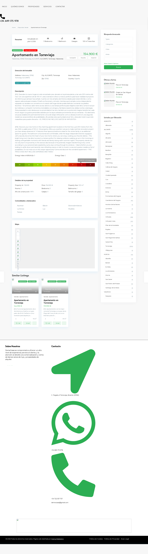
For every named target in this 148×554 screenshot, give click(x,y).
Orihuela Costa (110, 221)
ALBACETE (107, 121)
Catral (107, 171)
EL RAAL (108, 267)
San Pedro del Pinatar (113, 283)
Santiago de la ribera (112, 288)
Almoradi (108, 142)
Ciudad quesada (111, 175)
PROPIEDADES (33, 6)
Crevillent (109, 183)
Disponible (21, 27)
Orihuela (108, 217)
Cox (107, 179)
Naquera (108, 296)
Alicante (108, 138)
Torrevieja (51, 59)
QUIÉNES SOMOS (17, 6)
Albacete (109, 125)
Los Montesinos (111, 213)
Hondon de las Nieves (113, 204)
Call (19, 323)
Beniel (108, 263)
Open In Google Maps (23, 83)
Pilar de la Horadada (112, 225)
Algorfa (108, 133)
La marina (109, 208)
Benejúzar (109, 146)
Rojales (108, 229)
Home (14, 27)
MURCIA (106, 254)
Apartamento (17, 50)
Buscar (118, 67)
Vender (26, 27)
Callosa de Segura (111, 167)
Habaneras (59, 59)
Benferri (108, 150)
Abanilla (108, 258)
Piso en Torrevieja (122, 85)
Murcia (108, 275)
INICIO (4, 6)
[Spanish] (4, 11)
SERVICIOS (47, 6)
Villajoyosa (109, 250)
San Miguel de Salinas (113, 237)
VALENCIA (107, 292)
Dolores (108, 188)
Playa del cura (20, 289)
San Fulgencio (110, 233)
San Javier (109, 279)
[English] (52, 507)
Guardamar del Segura (113, 200)
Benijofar (108, 154)
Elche (107, 192)
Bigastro (108, 158)
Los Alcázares (110, 271)
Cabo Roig (109, 163)
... (55, 315)
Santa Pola (109, 242)
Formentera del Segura (113, 196)
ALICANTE (44, 59)
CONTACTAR (60, 6)
